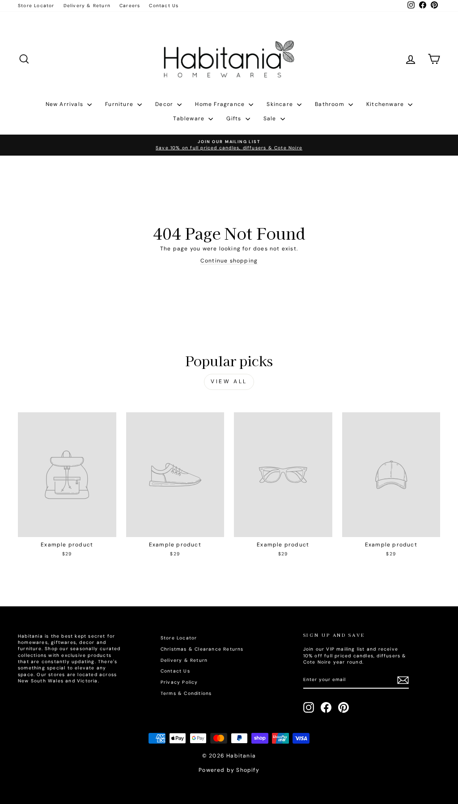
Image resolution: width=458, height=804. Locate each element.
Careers (129, 5)
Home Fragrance (220, 104)
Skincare (281, 104)
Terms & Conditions (186, 693)
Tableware (189, 118)
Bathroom (330, 104)
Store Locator (36, 5)
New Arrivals (65, 104)
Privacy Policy (179, 682)
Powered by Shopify (229, 770)
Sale (270, 118)
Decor (165, 104)
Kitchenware (386, 104)
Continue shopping (229, 260)
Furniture (120, 104)
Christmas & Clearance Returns (202, 649)
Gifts (234, 118)
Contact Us (163, 5)
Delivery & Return (87, 5)
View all (229, 381)
